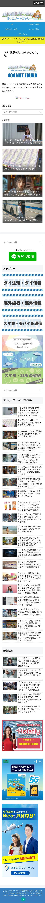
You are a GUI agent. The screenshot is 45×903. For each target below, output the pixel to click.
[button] (41, 112)
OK (23, 899)
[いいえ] (42, 895)
